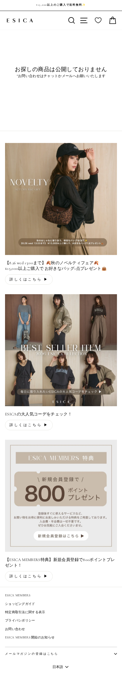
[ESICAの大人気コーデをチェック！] (61, 350)
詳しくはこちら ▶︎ (28, 279)
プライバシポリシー (20, 620)
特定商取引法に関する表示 (25, 612)
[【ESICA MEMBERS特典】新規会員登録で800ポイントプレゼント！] (61, 496)
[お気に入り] (98, 20)
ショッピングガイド (20, 604)
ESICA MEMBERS (17, 595)
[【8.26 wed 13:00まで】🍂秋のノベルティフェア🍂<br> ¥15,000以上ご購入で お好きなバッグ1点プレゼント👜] (61, 199)
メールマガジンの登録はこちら (31, 654)
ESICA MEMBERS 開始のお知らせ (29, 637)
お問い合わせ (15, 629)
